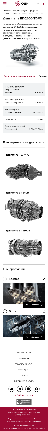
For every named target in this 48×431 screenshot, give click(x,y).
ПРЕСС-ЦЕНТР (24, 370)
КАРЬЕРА (24, 375)
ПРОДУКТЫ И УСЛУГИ (24, 364)
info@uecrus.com (24, 395)
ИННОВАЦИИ (24, 358)
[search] (38, 4)
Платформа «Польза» (24, 381)
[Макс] (37, 389)
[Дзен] (28, 389)
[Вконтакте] (11, 389)
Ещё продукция (14, 269)
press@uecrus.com (23, 415)
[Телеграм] (20, 389)
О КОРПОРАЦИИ (24, 353)
